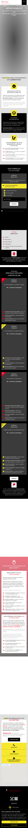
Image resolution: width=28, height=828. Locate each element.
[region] (14, 819)
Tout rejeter (14, 825)
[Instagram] (16, 798)
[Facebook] (12, 798)
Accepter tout (14, 821)
